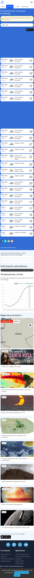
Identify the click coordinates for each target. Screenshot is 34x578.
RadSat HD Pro (19, 561)
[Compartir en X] (5, 241)
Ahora (3, 6)
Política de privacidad (21, 572)
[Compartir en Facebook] (2, 241)
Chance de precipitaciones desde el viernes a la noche (18, 18)
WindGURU (25, 6)
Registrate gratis (5, 561)
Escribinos (4, 556)
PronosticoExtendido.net (22, 556)
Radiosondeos (19, 563)
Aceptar (17, 575)
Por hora (9, 6)
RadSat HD (18, 559)
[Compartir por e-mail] (12, 241)
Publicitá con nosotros (7, 559)
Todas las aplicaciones (22, 554)
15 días (17, 6)
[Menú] (31, 2)
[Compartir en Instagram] (8, 241)
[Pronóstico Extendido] (2, 2)
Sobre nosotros (5, 554)
